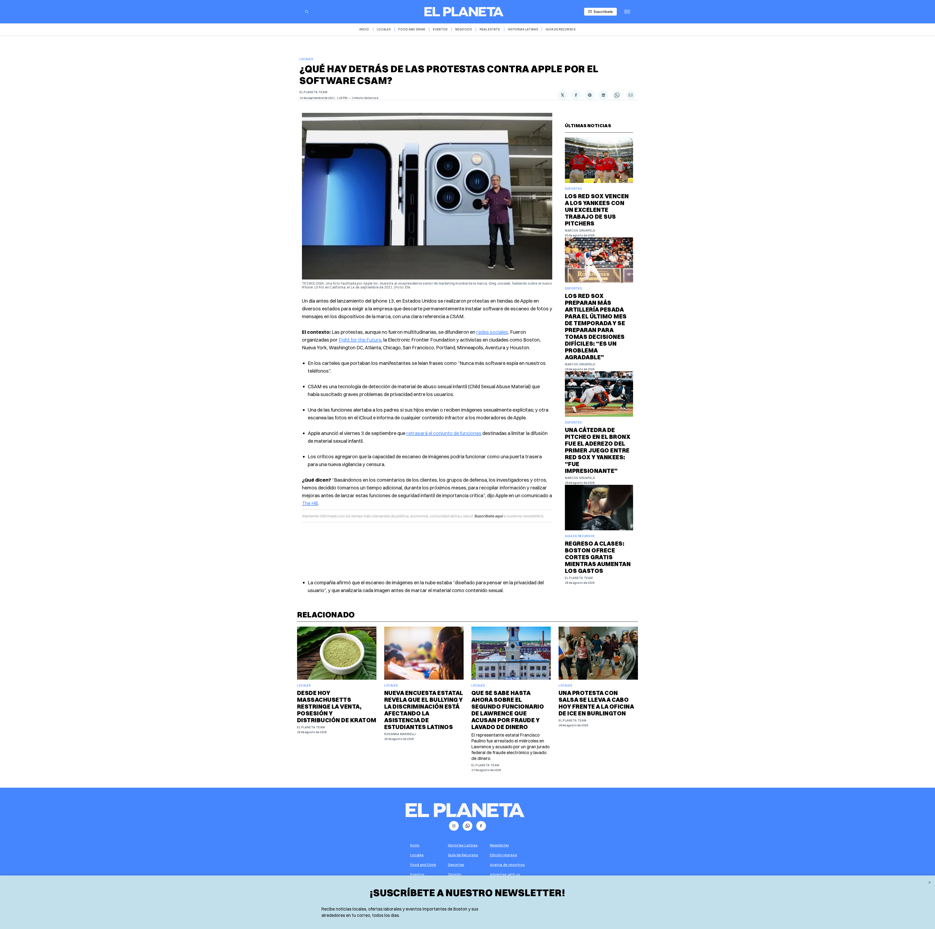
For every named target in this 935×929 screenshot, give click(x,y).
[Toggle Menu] (627, 11)
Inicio (364, 29)
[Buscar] (307, 12)
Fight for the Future (360, 340)
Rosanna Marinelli (400, 734)
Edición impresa (503, 855)
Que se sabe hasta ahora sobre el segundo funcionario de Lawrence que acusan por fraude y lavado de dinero (507, 710)
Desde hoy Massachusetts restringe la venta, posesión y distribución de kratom (336, 706)
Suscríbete (603, 11)
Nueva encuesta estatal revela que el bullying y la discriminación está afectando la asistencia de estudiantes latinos (423, 710)
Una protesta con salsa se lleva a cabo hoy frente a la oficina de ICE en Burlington (596, 703)
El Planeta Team (313, 92)
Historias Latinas (523, 29)
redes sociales (492, 332)
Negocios (463, 29)
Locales (384, 29)
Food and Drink (411, 29)
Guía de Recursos (560, 29)
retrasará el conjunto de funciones (443, 433)
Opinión (454, 874)
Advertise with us (505, 874)
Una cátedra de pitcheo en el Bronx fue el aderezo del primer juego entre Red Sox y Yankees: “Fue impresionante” (597, 450)
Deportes (573, 188)
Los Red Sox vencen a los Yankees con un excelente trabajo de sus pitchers (597, 209)
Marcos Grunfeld (580, 230)
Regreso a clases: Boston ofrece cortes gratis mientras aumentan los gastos (598, 557)
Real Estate (490, 29)
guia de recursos (580, 536)
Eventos (440, 29)
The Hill (310, 503)
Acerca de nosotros (507, 865)
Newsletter (499, 845)
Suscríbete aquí (488, 516)
